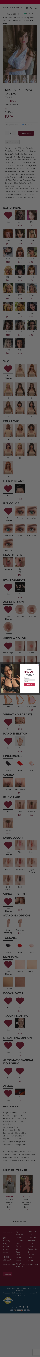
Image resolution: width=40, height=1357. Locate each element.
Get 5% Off (29, 684)
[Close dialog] (38, 665)
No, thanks (30, 687)
